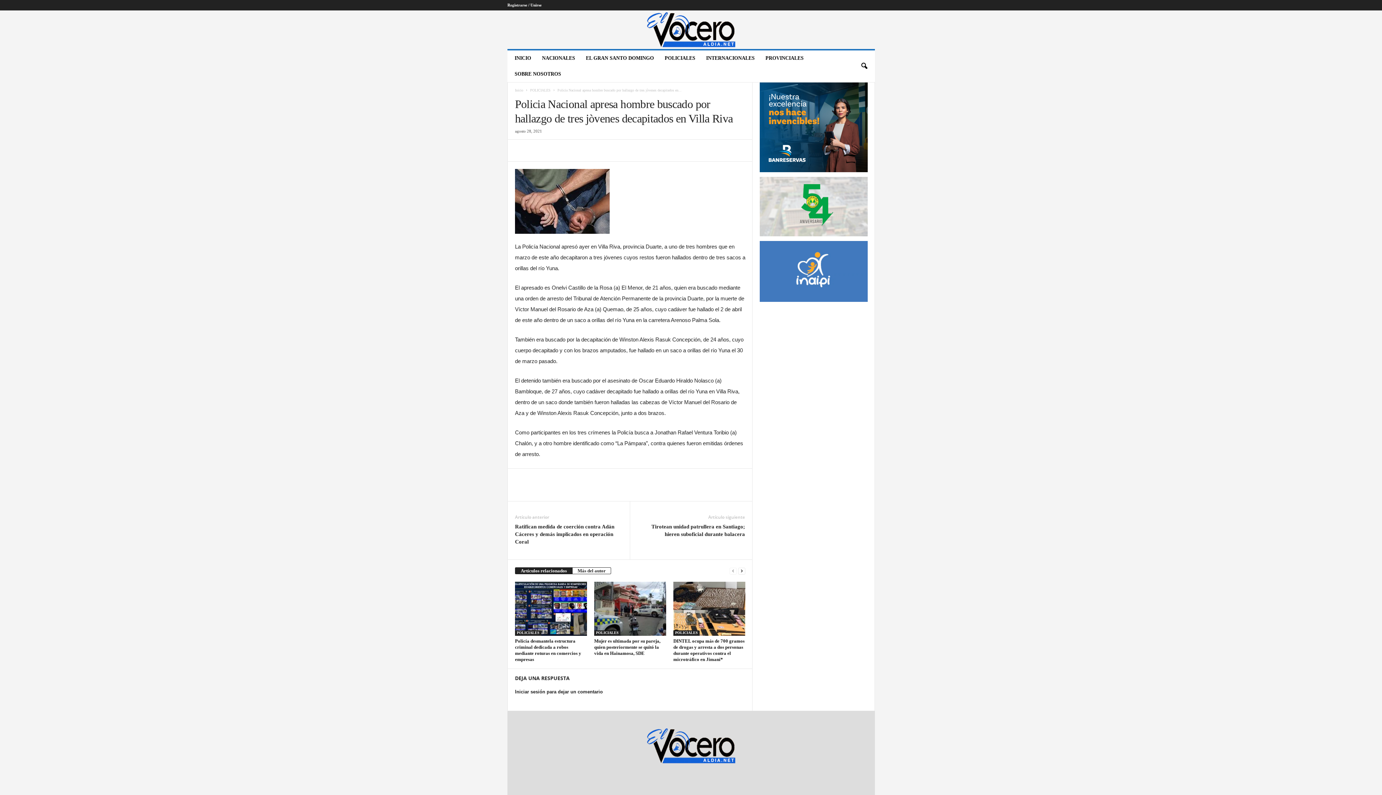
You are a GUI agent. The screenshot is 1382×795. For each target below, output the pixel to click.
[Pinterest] (555, 150)
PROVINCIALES (784, 58)
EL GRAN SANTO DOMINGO (620, 58)
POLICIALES (680, 58)
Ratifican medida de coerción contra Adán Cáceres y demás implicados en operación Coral (564, 534)
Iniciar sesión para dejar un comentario (559, 691)
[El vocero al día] (691, 29)
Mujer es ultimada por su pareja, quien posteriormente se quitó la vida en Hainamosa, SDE (627, 647)
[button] (864, 66)
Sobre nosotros (538, 74)
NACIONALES (558, 58)
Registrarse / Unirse (524, 5)
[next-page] (741, 571)
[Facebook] (522, 150)
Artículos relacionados (544, 570)
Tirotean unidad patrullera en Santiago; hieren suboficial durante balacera (698, 530)
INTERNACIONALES (730, 58)
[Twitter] (539, 150)
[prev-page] (733, 571)
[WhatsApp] (572, 150)
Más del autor (592, 570)
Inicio (523, 58)
